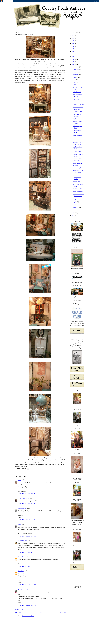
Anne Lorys (21, 571)
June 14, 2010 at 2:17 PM (27, 566)
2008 (73, 215)
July (74, 80)
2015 (73, 51)
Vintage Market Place (23, 589)
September (76, 74)
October (75, 72)
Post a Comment (19, 609)
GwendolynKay (22, 508)
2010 (73, 64)
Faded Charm (21, 557)
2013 (73, 56)
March (75, 204)
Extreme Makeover (78, 101)
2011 (73, 62)
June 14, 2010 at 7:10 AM (27, 520)
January (75, 209)
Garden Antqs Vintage (24, 498)
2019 (73, 43)
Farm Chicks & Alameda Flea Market (77, 177)
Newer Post (18, 612)
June (74, 82)
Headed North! (77, 181)
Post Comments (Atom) (28, 616)
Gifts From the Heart (78, 104)
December (76, 67)
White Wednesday (78, 84)
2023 (73, 35)
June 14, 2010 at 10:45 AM (27, 552)
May (74, 199)
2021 (73, 38)
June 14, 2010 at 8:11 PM (27, 584)
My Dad (75, 118)
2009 (73, 213)
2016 (73, 48)
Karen (19, 480)
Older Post (63, 612)
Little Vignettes (77, 151)
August (75, 77)
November (76, 69)
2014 (73, 54)
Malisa (20, 524)
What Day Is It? (77, 92)
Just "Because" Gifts (78, 188)
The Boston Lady (22, 540)
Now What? (76, 99)
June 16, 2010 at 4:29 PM (27, 605)
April (75, 202)
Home (40, 612)
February (75, 207)
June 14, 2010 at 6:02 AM (27, 493)
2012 (73, 59)
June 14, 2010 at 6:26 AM (27, 503)
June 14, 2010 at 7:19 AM (27, 536)
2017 (73, 46)
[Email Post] (27, 469)
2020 (73, 41)
